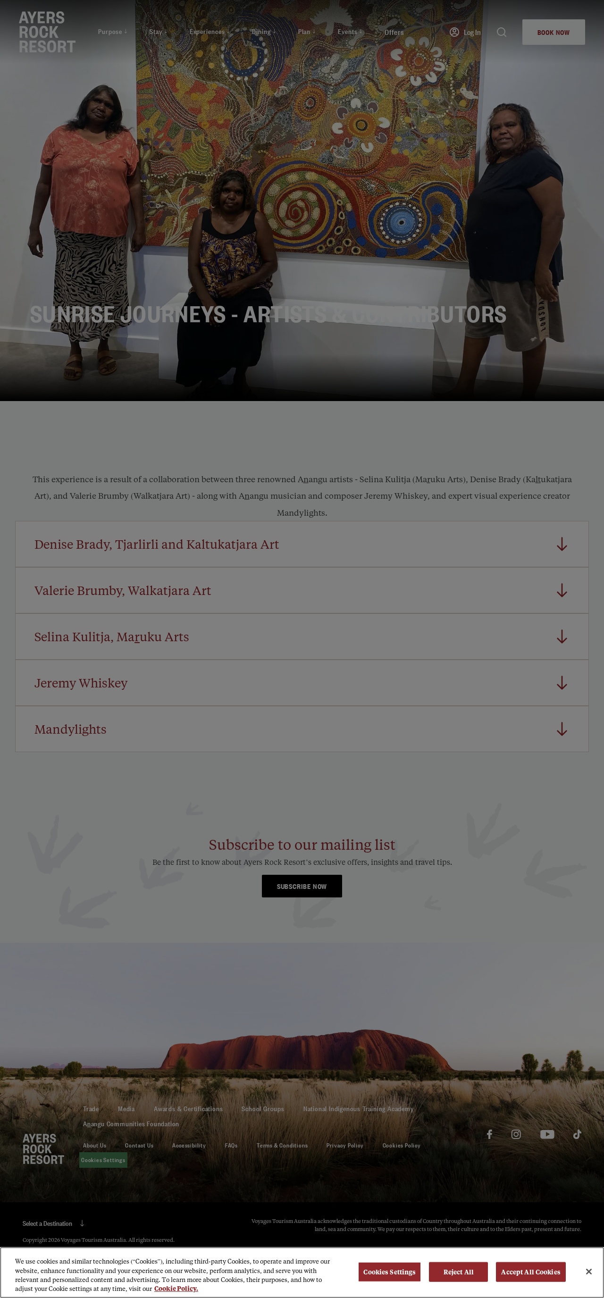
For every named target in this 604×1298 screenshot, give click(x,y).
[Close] (589, 1271)
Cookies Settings (389, 1272)
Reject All (459, 1272)
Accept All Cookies (530, 1272)
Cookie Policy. (176, 1288)
